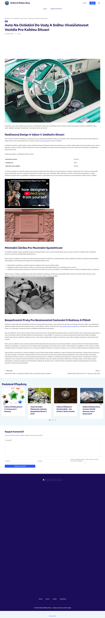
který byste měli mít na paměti (68, 326)
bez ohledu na (46, 141)
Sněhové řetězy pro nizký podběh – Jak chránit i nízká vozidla (65, 409)
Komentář (8, 440)
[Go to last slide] (4, 403)
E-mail (40, 461)
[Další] (100, 403)
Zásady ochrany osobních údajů (62, 608)
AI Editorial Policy (52, 616)
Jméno (7, 461)
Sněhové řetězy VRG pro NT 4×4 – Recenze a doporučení (84, 372)
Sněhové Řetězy (56, 9)
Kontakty (63, 599)
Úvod (45, 9)
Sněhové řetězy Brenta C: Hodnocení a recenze (13, 409)
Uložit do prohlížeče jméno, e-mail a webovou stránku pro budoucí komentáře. (84, 460)
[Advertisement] (52, 47)
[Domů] (5, 18)
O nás (84, 3)
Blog (92, 3)
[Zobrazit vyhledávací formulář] (99, 3)
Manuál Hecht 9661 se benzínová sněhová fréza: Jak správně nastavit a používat (28, 372)
